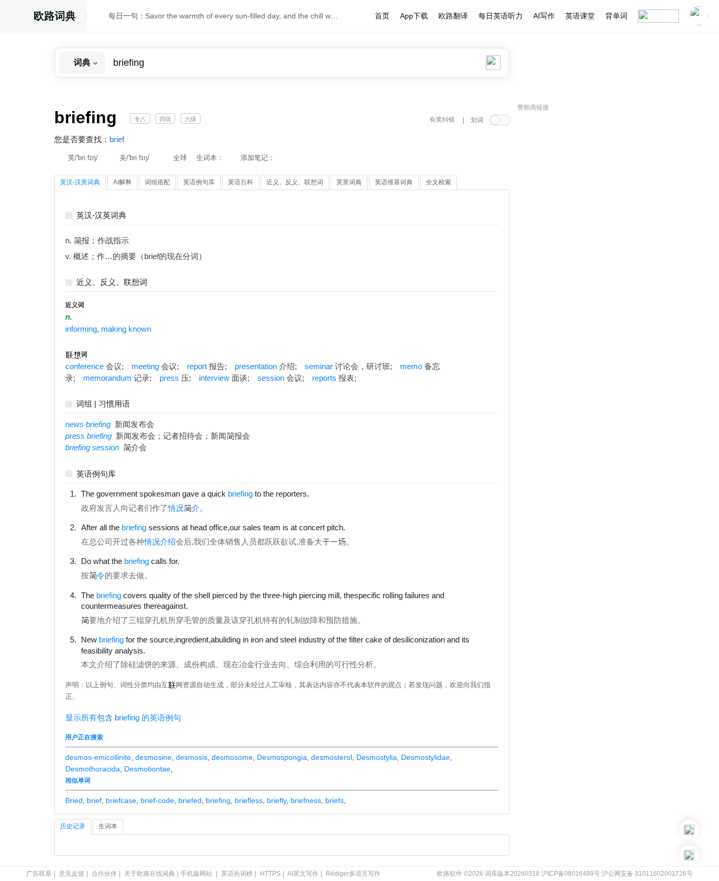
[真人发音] (326, 493)
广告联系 (39, 873)
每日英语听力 (500, 16)
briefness (306, 800)
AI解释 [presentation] (122, 182)
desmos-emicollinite (98, 757)
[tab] (80, 183)
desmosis (191, 757)
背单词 (616, 16)
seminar (319, 366)
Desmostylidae (425, 757)
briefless (249, 800)
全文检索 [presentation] (438, 182)
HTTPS (270, 873)
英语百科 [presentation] (240, 182)
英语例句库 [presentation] (199, 182)
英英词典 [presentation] (349, 182)
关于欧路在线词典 (149, 873)
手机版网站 (196, 873)
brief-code (157, 800)
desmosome (232, 757)
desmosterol (331, 757)
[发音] (100, 17)
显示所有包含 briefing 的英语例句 (123, 718)
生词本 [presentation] (107, 826)
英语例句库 (96, 474)
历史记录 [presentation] (72, 826)
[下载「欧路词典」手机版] (689, 830)
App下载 (414, 16)
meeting (145, 366)
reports (324, 378)
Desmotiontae (147, 769)
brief (116, 139)
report (197, 366)
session (270, 378)
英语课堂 (580, 16)
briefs (334, 800)
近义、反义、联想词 (111, 282)
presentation (256, 366)
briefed (190, 800)
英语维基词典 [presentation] (394, 182)
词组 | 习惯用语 (103, 404)
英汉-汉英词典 (101, 216)
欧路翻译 (453, 16)
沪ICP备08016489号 (570, 873)
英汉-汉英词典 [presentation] (80, 182)
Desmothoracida (92, 769)
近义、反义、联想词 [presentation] (294, 182)
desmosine (153, 757)
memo (411, 366)
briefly (276, 800)
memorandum (107, 378)
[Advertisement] (596, 276)
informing (81, 329)
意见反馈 (71, 873)
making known (126, 329)
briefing (218, 800)
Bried (74, 800)
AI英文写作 (302, 873)
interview (214, 378)
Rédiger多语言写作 (353, 873)
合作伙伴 (104, 873)
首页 (382, 16)
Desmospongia (282, 757)
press (169, 378)
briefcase (121, 800)
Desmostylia (376, 757)
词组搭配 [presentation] (157, 182)
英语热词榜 (237, 873)
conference (84, 366)
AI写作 (544, 16)
